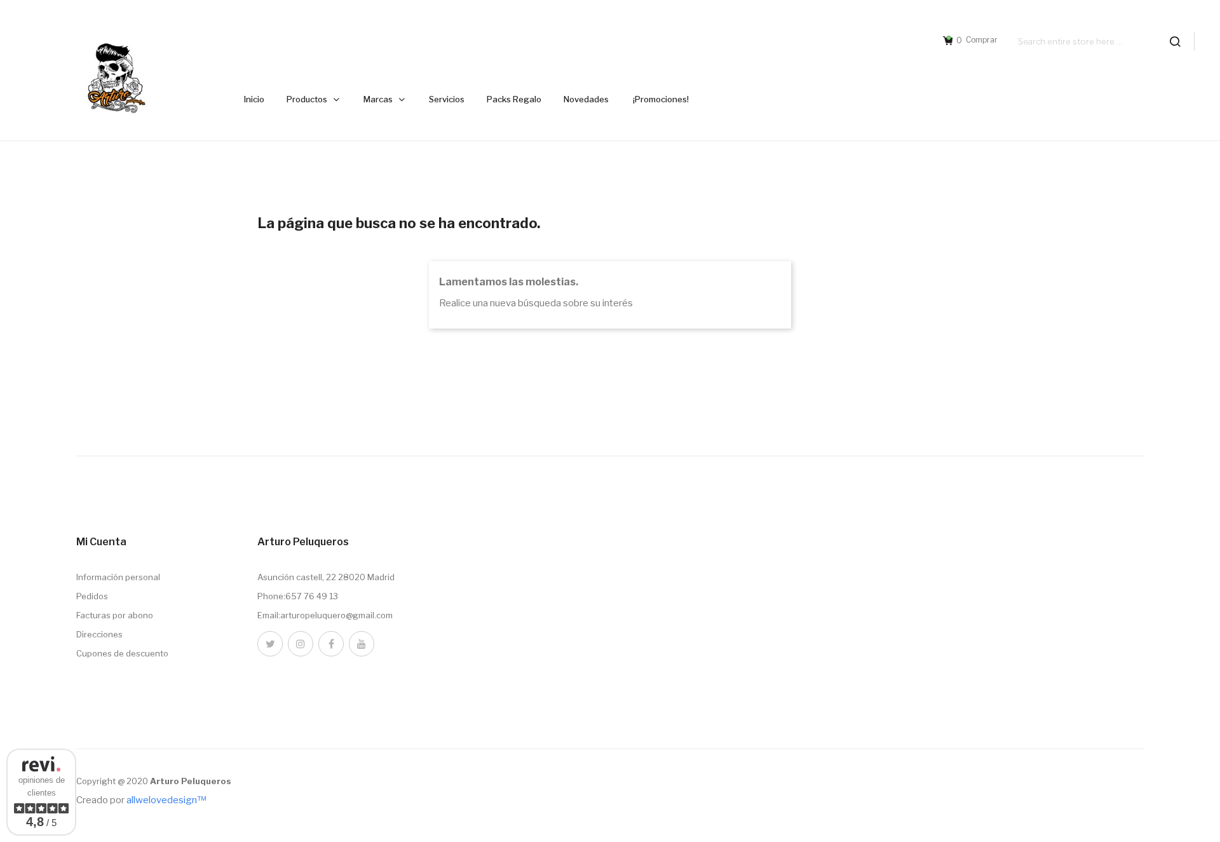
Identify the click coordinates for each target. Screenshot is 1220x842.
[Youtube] (361, 643)
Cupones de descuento (122, 653)
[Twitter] (270, 643)
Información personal (118, 577)
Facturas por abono (114, 615)
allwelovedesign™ (166, 800)
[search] (1175, 41)
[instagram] (300, 643)
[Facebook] (331, 643)
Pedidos (92, 596)
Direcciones (99, 634)
